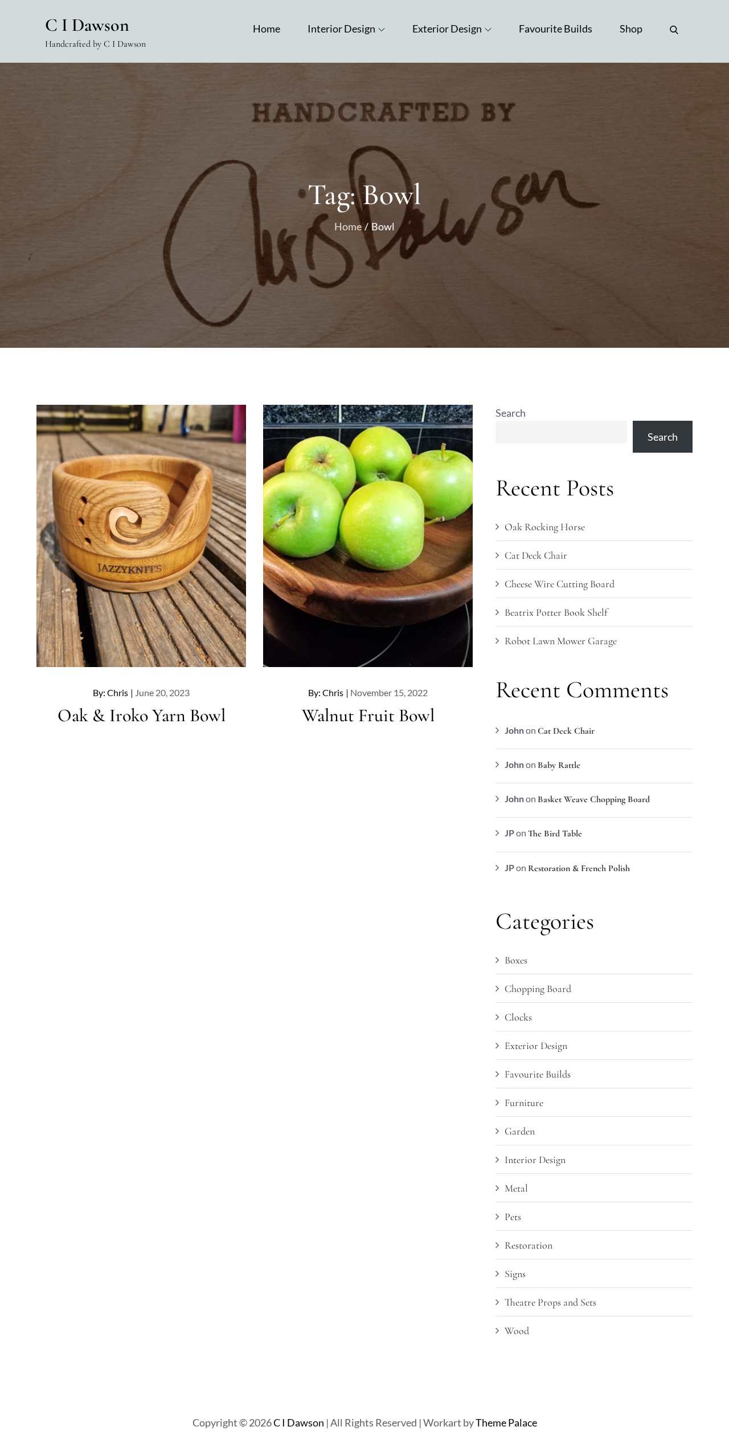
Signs (515, 1273)
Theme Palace (506, 1422)
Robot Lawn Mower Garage (561, 641)
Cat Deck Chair (536, 555)
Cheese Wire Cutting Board (560, 584)
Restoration (528, 1245)
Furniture (524, 1102)
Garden (520, 1131)
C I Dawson (87, 25)
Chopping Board (538, 988)
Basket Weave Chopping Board (594, 799)
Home (266, 28)
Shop (631, 28)
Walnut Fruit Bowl (368, 715)
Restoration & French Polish (579, 868)
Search (510, 413)
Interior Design (341, 28)
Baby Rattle (559, 765)
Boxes (516, 960)
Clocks (518, 1017)
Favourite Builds (555, 28)
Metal (516, 1188)
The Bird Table (555, 833)
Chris (117, 692)
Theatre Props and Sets (550, 1302)
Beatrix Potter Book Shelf (556, 612)
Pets (513, 1216)
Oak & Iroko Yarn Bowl (142, 715)
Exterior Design (447, 28)
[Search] (674, 28)
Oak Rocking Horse (545, 527)
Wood (517, 1330)
